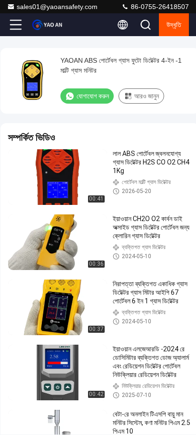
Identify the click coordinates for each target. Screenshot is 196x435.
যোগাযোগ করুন (93, 96)
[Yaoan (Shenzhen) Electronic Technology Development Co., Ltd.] (47, 24)
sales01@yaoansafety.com (57, 6)
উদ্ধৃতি (174, 25)
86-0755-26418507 (159, 6)
